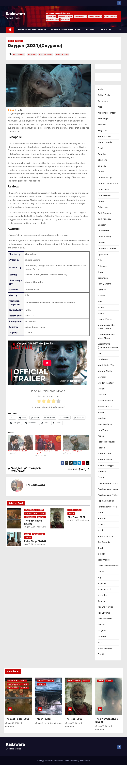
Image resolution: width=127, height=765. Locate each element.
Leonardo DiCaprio (65, 16)
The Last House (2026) (17, 719)
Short (100, 548)
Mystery (102, 394)
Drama (78, 510)
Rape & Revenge (106, 500)
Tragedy (102, 630)
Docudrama (103, 230)
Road (100, 512)
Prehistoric (103, 471)
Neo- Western (105, 424)
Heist (100, 301)
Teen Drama (104, 612)
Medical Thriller (105, 371)
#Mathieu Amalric (46, 54)
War (100, 642)
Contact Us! (105, 29)
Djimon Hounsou (52, 20)
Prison (101, 477)
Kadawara (15, 13)
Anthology (103, 118)
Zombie (101, 654)
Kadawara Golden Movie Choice (31, 29)
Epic (100, 260)
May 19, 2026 (73, 520)
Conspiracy (103, 189)
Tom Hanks (65, 20)
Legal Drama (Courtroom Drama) (108, 345)
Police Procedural (106, 441)
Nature (101, 412)
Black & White (104, 136)
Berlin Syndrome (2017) (18, 451)
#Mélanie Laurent (62, 54)
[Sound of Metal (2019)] (76, 442)
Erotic (100, 272)
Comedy (102, 165)
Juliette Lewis (51, 16)
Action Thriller (38, 534)
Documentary (104, 236)
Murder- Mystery (106, 383)
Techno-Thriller (105, 606)
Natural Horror (105, 406)
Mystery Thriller (105, 400)
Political (101, 447)
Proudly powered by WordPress (50, 760)
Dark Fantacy (104, 219)
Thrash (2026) (43, 719)
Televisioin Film (105, 618)
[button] (120, 29)
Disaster (102, 224)
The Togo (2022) (76, 517)
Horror (40, 510)
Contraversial (104, 195)
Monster (102, 377)
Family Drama (30, 510)
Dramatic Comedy (107, 248)
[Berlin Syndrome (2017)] (20, 442)
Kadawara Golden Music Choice (65, 29)
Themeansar (84, 760)
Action (27, 534)
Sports (101, 571)
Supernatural (30, 517)
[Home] (10, 30)
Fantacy (102, 289)
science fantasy (105, 536)
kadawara (38, 485)
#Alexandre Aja (19, 54)
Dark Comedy (104, 213)
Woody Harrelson (95, 16)
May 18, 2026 (30, 544)
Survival (41, 517)
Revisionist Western (107, 506)
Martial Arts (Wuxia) (107, 365)
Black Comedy (105, 142)
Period (101, 436)
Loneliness (103, 359)
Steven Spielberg (110, 16)
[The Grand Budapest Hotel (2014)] (48, 442)
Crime (71, 510)
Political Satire (104, 453)
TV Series (90, 29)
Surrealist (102, 595)
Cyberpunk (103, 207)
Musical (101, 388)
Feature (101, 295)
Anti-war (102, 124)
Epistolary (102, 266)
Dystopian (103, 254)
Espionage (103, 278)
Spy (99, 577)
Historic (101, 307)
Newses (73, 760)
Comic (101, 171)
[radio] (39, 401)
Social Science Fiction (108, 565)
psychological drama (108, 483)
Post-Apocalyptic (31, 514)
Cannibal (102, 154)
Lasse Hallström (81, 16)
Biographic (103, 130)
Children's (102, 160)
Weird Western (105, 648)
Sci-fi (11, 41)
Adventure (103, 101)
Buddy (101, 148)
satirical (101, 524)
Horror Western (105, 319)
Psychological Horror (108, 489)
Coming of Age (105, 177)
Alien (100, 106)
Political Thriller (105, 459)
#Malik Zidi (32, 54)
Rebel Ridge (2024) (35, 541)
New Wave (103, 430)
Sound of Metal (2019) (72, 451)
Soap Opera (104, 559)
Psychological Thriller (108, 495)
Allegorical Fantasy (107, 112)
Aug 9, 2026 (43, 723)
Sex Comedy (104, 542)
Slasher (101, 553)
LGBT (100, 353)
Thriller (18, 41)
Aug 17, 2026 (29, 527)
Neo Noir (102, 418)
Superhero (103, 583)
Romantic (102, 518)
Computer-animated (108, 183)
